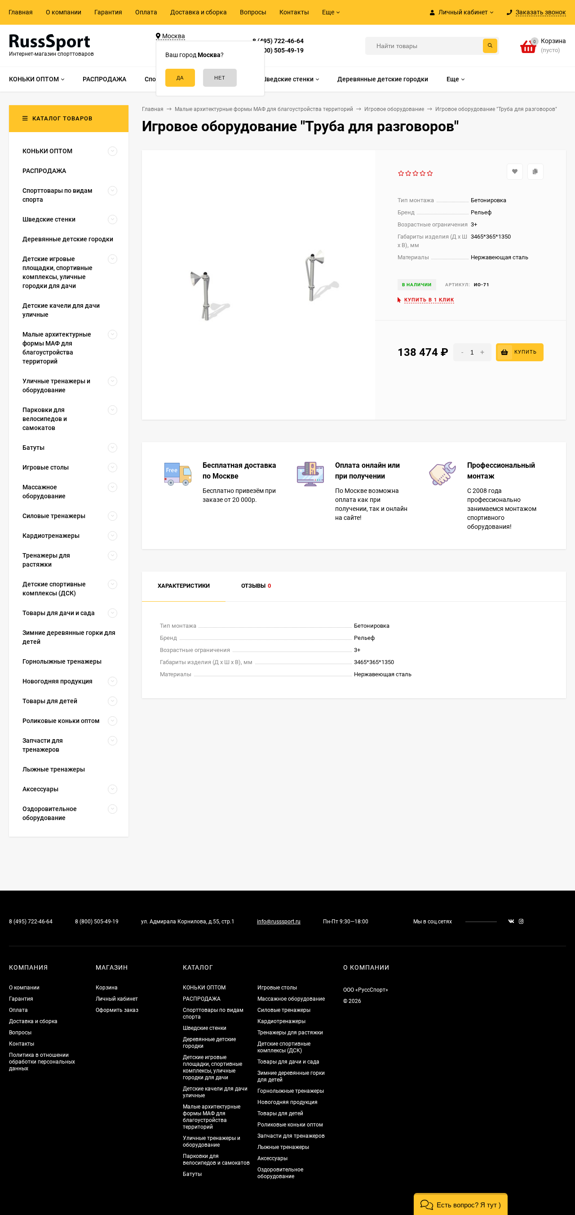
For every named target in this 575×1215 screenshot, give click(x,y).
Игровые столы (277, 987)
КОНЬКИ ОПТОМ (204, 987)
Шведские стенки (204, 1028)
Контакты (294, 12)
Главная (21, 12)
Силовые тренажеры (283, 1010)
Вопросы (253, 12)
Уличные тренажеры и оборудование (211, 1141)
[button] (461, 1204)
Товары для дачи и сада (288, 1062)
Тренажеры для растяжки (290, 1032)
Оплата (146, 12)
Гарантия (108, 12)
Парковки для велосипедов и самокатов (216, 1159)
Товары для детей (280, 1113)
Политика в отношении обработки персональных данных (42, 1062)
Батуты (192, 1174)
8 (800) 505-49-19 (278, 50)
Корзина (107, 987)
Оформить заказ (117, 1010)
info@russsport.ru (279, 921)
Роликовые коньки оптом (290, 1125)
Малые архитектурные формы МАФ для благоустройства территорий (211, 1117)
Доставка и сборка (198, 12)
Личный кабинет (117, 999)
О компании (63, 12)
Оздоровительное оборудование (280, 1173)
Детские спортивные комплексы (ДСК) (283, 1047)
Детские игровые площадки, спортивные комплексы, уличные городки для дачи (212, 1067)
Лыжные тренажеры (283, 1147)
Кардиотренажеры (281, 1021)
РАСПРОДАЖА (202, 999)
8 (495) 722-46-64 (278, 40)
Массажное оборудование (291, 999)
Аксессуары (272, 1158)
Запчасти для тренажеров (291, 1136)
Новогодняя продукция (287, 1102)
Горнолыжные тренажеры (290, 1091)
